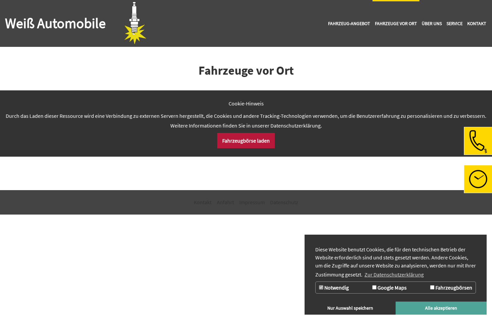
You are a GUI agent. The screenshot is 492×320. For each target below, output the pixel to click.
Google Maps (392, 287)
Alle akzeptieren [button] (441, 308)
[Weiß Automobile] (135, 23)
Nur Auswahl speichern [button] (350, 308)
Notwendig (336, 287)
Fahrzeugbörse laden (246, 140)
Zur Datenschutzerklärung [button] (394, 274)
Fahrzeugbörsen (453, 287)
